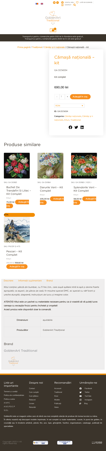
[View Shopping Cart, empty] (53, 30)
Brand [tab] (50, 281)
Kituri (66, 120)
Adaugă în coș (80, 97)
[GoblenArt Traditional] (13, 361)
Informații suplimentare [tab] (30, 281)
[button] (70, 127)
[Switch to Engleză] (41, 3)
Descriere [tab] (8, 281)
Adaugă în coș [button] (17, 204)
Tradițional (75, 120)
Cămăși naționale (73, 116)
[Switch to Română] (37, 3)
